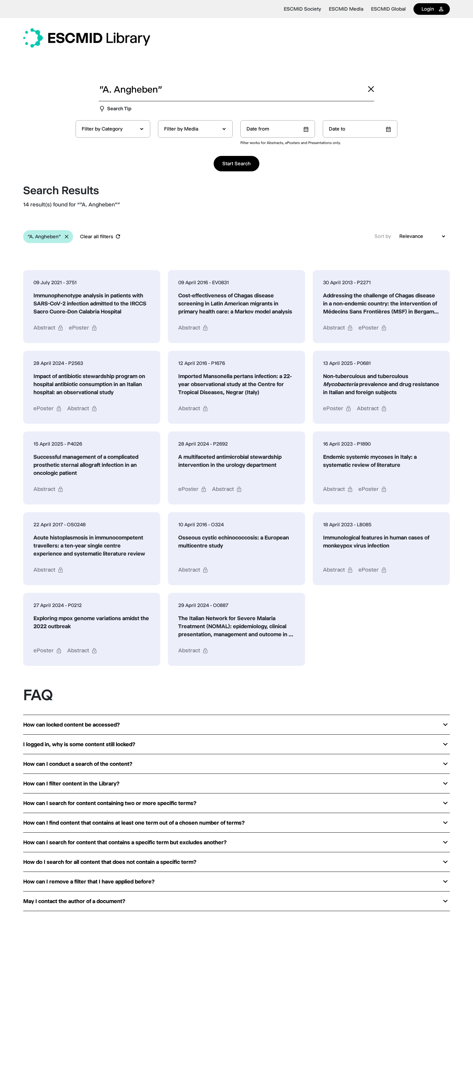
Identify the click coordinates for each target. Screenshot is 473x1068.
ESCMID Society (302, 9)
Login (428, 9)
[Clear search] (371, 89)
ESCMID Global (388, 9)
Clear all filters (96, 236)
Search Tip (119, 108)
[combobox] (113, 129)
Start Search (236, 163)
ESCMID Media (346, 9)
